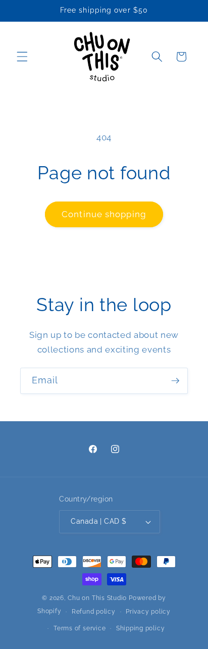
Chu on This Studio (97, 598)
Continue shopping (104, 214)
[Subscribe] (175, 381)
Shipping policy (140, 628)
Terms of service (80, 628)
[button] (22, 56)
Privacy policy (148, 611)
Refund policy (94, 611)
